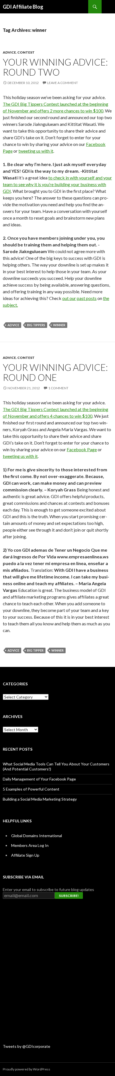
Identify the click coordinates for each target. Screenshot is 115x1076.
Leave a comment (62, 83)
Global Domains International (36, 835)
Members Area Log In (30, 845)
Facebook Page (82, 449)
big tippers (36, 325)
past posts (87, 298)
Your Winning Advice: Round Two (55, 67)
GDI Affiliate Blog (23, 7)
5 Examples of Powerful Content (31, 789)
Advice (9, 52)
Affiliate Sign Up (25, 855)
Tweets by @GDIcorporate (26, 1046)
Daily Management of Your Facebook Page (39, 779)
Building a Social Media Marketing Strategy (40, 799)
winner (59, 325)
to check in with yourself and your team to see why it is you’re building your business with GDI (57, 184)
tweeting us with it (35, 150)
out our (69, 298)
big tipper (35, 650)
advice (13, 325)
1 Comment (58, 388)
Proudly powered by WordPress (26, 1069)
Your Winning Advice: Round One (55, 372)
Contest (26, 52)
